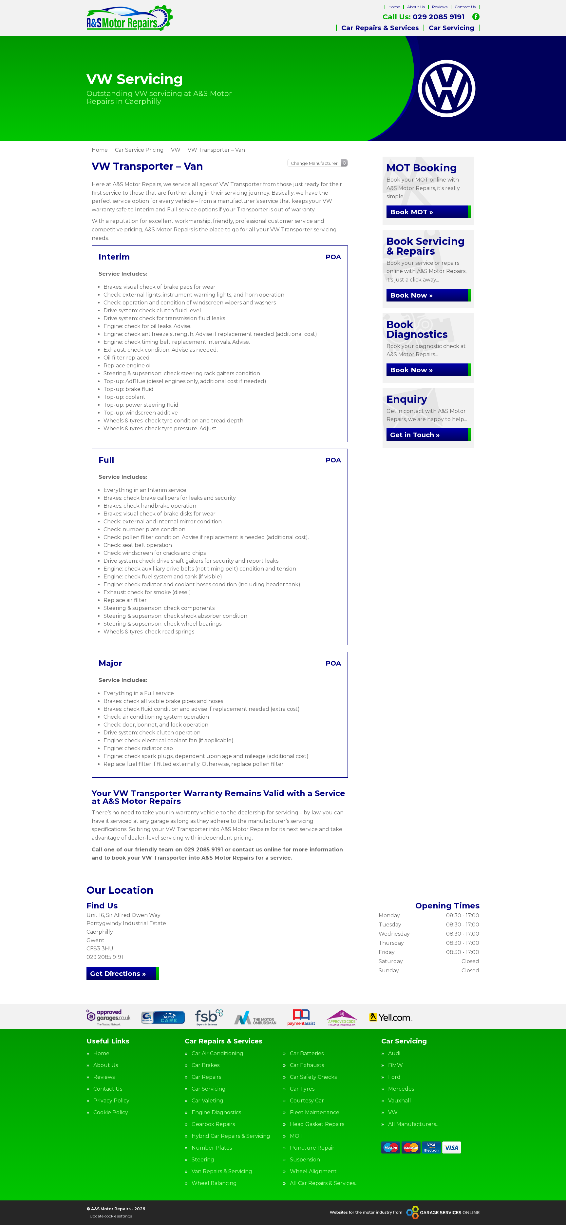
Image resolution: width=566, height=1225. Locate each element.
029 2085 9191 (423, 17)
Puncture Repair (312, 1148)
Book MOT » (411, 212)
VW (393, 1112)
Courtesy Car (307, 1100)
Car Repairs (206, 1077)
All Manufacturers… (414, 1124)
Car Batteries (307, 1053)
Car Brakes (205, 1065)
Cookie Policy (110, 1112)
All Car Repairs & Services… (324, 1183)
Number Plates (212, 1148)
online (272, 849)
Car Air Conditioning (217, 1053)
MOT (296, 1136)
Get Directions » (118, 974)
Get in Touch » (415, 435)
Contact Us (465, 6)
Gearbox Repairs (213, 1124)
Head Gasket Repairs (317, 1124)
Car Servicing (451, 28)
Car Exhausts (307, 1065)
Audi (394, 1053)
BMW (395, 1065)
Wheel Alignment (313, 1171)
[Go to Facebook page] (476, 16)
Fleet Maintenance (314, 1112)
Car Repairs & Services (380, 28)
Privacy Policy (111, 1100)
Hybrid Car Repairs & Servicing (231, 1136)
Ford (394, 1077)
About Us (416, 6)
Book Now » (411, 295)
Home (394, 6)
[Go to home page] (129, 18)
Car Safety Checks (313, 1077)
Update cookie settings (111, 1216)
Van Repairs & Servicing (222, 1171)
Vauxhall (399, 1100)
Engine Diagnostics (216, 1112)
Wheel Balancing (214, 1183)
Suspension (305, 1159)
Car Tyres (302, 1089)
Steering (203, 1159)
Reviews (439, 6)
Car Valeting (207, 1100)
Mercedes (401, 1089)
